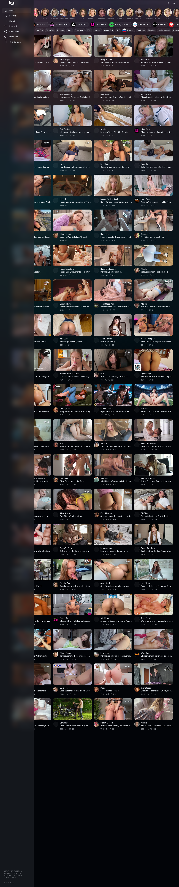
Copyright (8, 871)
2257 (14, 877)
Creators (17, 873)
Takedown (18, 871)
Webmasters (9, 875)
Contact (7, 873)
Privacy (7, 877)
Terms (19, 875)
